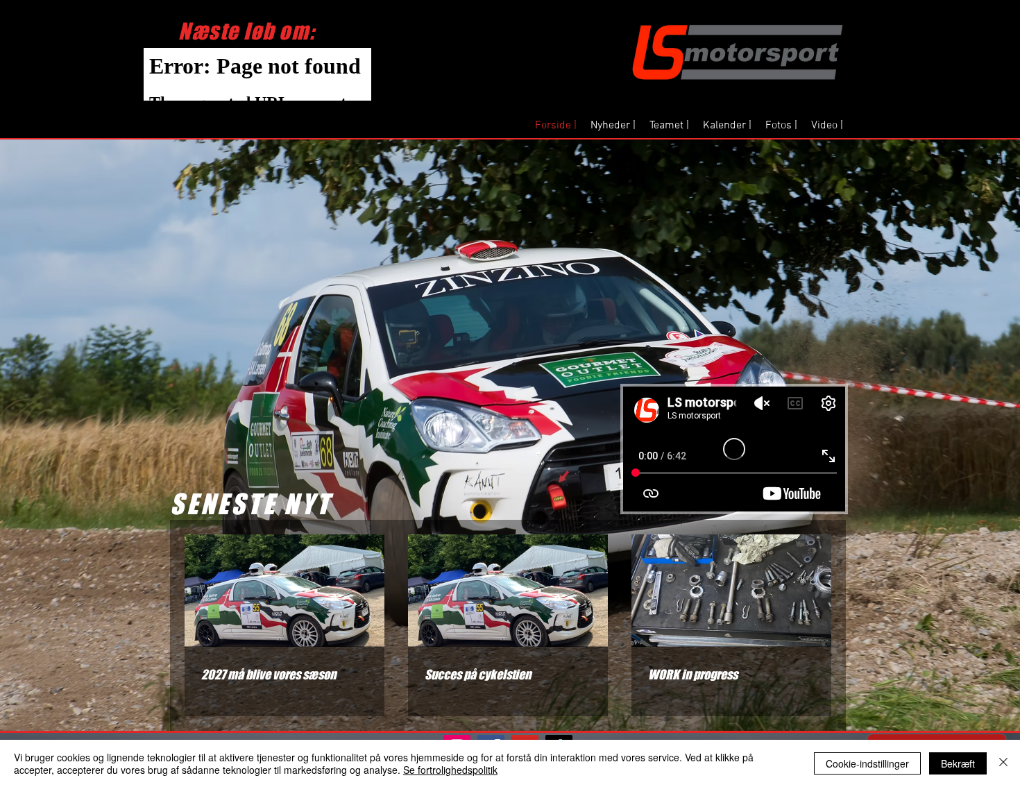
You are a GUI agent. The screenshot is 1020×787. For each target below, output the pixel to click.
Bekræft (958, 763)
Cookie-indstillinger (867, 763)
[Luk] (1003, 763)
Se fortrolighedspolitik (450, 770)
